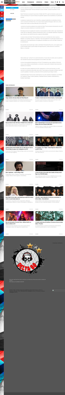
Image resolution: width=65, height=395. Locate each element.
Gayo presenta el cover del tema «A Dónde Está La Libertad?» (19, 122)
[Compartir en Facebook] (2, 7)
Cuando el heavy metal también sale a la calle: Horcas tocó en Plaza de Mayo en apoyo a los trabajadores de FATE (19, 148)
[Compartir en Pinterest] (2, 12)
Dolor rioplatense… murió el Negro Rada (14, 172)
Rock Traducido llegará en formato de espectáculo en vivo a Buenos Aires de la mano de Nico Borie (48, 123)
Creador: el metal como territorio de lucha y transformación (48, 98)
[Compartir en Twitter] (2, 10)
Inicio (23, 2)
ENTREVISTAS (39, 2)
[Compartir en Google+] (2, 15)
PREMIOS (46, 2)
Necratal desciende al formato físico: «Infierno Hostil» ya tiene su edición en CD (18, 223)
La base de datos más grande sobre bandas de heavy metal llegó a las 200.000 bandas (48, 173)
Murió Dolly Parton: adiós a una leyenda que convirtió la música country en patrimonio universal (19, 198)
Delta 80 (12, 13)
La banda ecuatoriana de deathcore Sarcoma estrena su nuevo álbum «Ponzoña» (49, 223)
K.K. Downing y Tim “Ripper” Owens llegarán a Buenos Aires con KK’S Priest (48, 148)
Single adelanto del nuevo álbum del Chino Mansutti (17, 98)
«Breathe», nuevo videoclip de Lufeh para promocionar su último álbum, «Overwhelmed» (48, 198)
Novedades (8, 20)
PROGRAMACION (30, 2)
